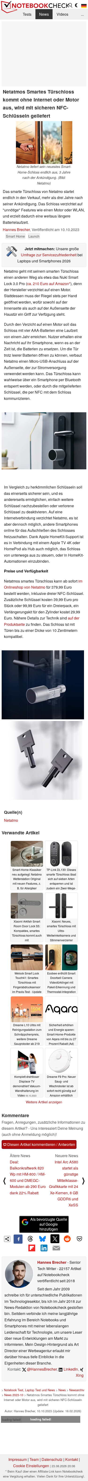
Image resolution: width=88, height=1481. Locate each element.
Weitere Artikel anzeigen (44, 1102)
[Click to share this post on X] (54, 1238)
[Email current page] (56, 1248)
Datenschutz (52, 1459)
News (44, 14)
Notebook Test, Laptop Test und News (29, 1390)
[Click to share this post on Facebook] (18, 1239)
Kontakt (71, 1459)
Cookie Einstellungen (31, 1465)
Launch (33, 236)
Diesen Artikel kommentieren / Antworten (40, 1144)
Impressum (17, 1459)
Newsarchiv (76, 1390)
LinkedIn (70, 1369)
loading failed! (11, 1419)
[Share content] (7, 1239)
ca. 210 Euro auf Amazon (48, 283)
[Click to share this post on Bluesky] (42, 1239)
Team (34, 1459)
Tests (27, 14)
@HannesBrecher (41, 1369)
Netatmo (11, 820)
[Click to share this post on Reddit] (67, 1238)
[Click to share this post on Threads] (30, 1239)
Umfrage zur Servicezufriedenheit (49, 254)
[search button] (71, 5)
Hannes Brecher (16, 229)
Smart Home (15, 236)
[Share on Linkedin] (43, 1248)
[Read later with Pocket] (79, 1238)
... (82, 14)
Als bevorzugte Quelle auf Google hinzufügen (48, 1224)
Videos (62, 14)
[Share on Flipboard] (31, 1248)
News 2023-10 (13, 1395)
